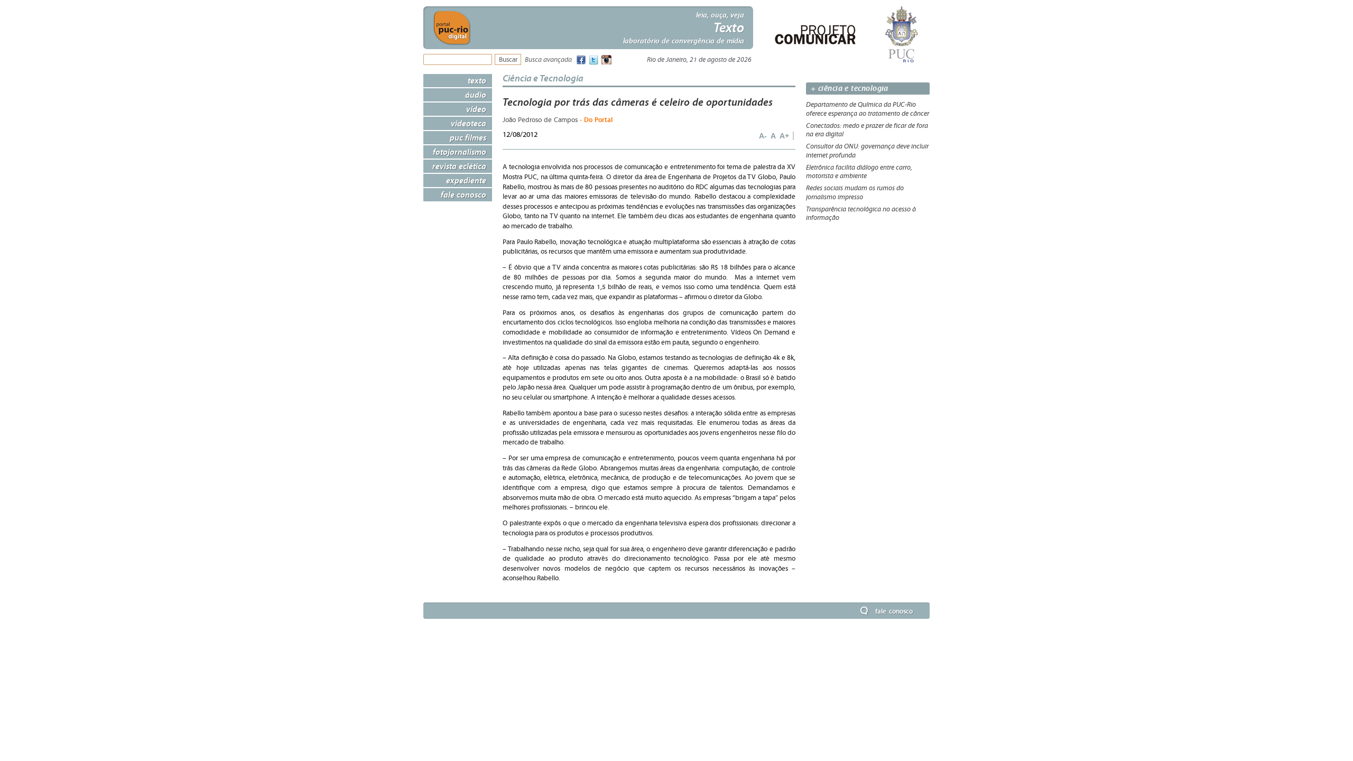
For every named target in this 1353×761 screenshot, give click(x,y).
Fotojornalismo (459, 151)
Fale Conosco (463, 194)
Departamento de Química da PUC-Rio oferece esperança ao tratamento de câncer (867, 109)
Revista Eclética (459, 166)
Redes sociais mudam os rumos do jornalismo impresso (855, 192)
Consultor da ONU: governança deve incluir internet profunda (867, 151)
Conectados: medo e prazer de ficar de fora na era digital (867, 130)
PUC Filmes (468, 137)
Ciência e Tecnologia (543, 78)
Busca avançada (548, 60)
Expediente (466, 180)
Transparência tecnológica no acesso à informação (861, 214)
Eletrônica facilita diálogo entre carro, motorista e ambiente (859, 172)
